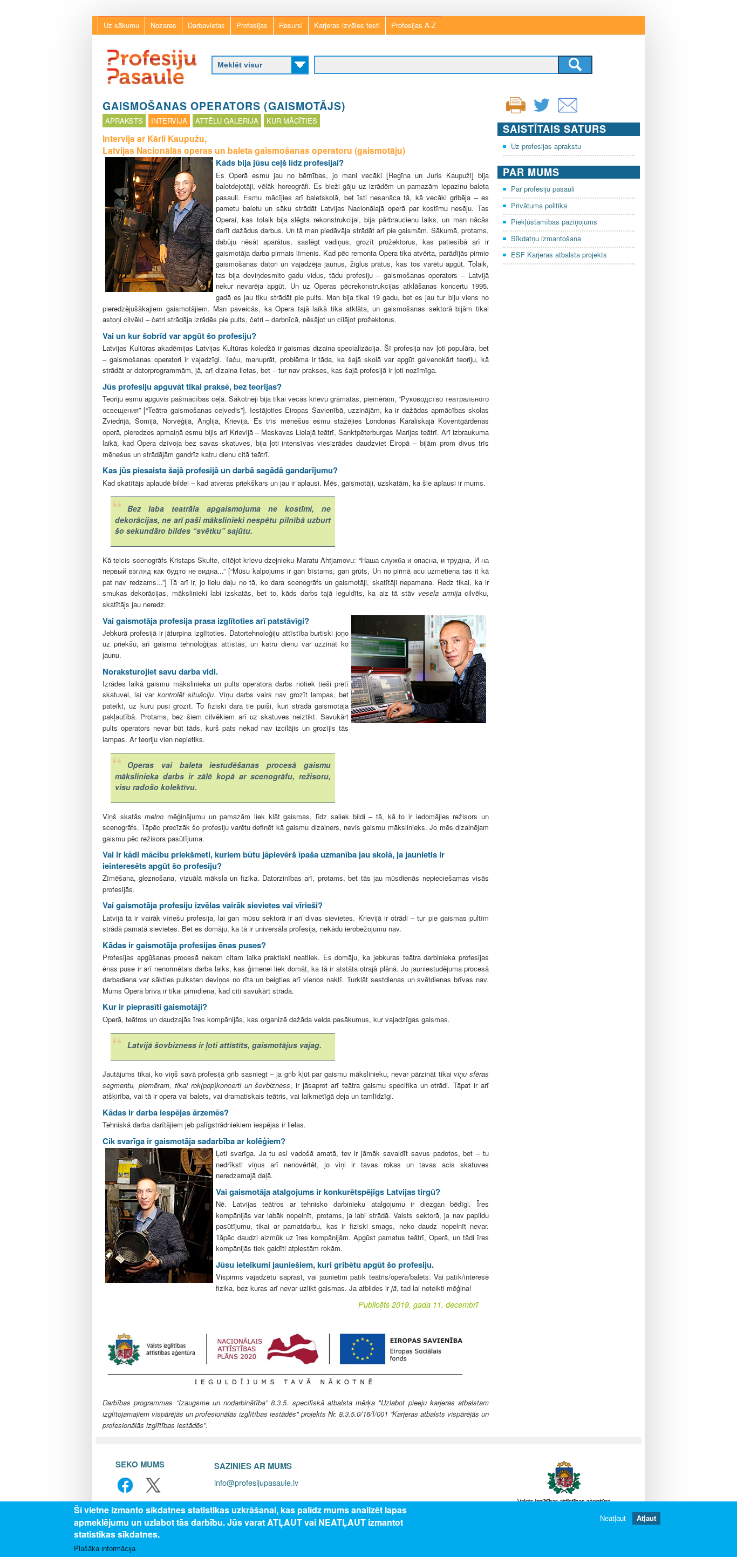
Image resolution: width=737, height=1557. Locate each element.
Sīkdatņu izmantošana (546, 238)
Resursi (291, 25)
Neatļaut (613, 1518)
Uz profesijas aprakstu (546, 146)
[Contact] (567, 112)
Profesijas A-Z (413, 25)
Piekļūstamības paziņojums (554, 221)
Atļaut (646, 1518)
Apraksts (124, 120)
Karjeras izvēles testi (347, 25)
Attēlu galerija (226, 120)
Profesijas (252, 25)
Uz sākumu (121, 25)
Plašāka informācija (104, 1549)
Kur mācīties (292, 120)
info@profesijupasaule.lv (256, 1482)
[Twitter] (541, 112)
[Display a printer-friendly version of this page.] (516, 104)
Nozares (163, 25)
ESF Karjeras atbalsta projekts (559, 254)
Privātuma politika (539, 205)
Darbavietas (206, 25)
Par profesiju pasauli (543, 188)
